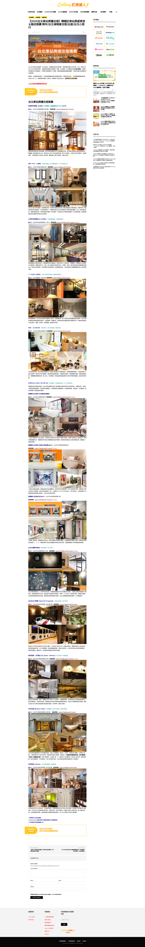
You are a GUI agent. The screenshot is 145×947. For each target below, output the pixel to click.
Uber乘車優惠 (84, 12)
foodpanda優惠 (50, 12)
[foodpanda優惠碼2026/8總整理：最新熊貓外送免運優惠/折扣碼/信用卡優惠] (96, 109)
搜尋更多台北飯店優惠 (71, 78)
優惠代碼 (94, 12)
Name (32, 880)
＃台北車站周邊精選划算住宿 (37, 84)
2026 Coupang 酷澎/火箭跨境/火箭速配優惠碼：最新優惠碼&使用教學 (103, 163)
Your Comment (33, 868)
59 (113, 89)
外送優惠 (39, 12)
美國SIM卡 (47, 931)
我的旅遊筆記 (31, 919)
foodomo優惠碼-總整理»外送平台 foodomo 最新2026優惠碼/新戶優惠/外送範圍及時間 (108, 123)
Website (32, 886)
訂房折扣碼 (31, 12)
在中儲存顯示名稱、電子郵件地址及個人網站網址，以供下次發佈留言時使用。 (46, 894)
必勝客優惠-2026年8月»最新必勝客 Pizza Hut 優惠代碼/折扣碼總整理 (104, 167)
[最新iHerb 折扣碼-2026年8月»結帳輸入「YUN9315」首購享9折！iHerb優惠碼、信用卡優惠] (104, 75)
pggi (29, 32)
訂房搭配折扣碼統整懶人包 (36, 822)
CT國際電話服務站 (71, 941)
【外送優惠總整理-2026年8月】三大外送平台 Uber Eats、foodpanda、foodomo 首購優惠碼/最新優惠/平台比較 (104, 141)
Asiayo (77, 222)
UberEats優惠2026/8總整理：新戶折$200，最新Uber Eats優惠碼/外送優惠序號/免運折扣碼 (108, 115)
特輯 (110, 12)
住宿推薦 (31, 17)
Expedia (71, 109)
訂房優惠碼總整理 (62, 941)
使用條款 (84, 941)
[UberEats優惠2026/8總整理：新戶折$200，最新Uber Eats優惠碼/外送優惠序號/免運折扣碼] (96, 116)
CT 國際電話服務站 (49, 916)
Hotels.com (64, 109)
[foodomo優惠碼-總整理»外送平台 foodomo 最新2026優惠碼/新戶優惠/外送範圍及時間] (96, 123)
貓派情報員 (95, 89)
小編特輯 (37, 17)
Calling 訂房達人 (31, 916)
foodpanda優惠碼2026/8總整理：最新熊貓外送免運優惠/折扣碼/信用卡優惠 (108, 108)
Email (60, 880)
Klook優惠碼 (62, 12)
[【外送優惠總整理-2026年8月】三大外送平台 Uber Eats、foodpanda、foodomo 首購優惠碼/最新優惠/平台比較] (96, 100)
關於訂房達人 (48, 919)
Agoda (58, 109)
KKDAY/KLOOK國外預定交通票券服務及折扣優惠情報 (43, 820)
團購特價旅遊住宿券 (49, 925)
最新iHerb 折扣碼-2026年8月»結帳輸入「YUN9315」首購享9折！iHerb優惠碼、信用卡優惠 (104, 85)
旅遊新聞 (44, 17)
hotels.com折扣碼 (49, 928)
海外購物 (103, 12)
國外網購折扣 (48, 922)
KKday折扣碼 (73, 12)
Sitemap (47, 934)
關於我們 (68, 932)
